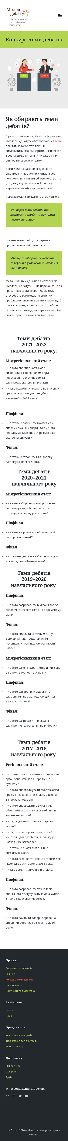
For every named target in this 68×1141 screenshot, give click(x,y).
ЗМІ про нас (13, 1066)
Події (9, 1016)
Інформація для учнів (19, 1035)
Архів (9, 1077)
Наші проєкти (14, 985)
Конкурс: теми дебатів (19, 979)
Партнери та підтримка (20, 990)
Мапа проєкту (14, 1046)
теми (58, 141)
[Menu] (60, 15)
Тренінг (10, 973)
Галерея (11, 1071)
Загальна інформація (19, 968)
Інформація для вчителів (21, 1040)
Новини (10, 1010)
